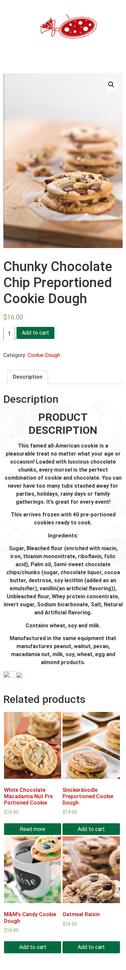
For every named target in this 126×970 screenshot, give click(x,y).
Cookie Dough (44, 355)
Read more (32, 829)
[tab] (27, 377)
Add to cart (35, 333)
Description (27, 377)
